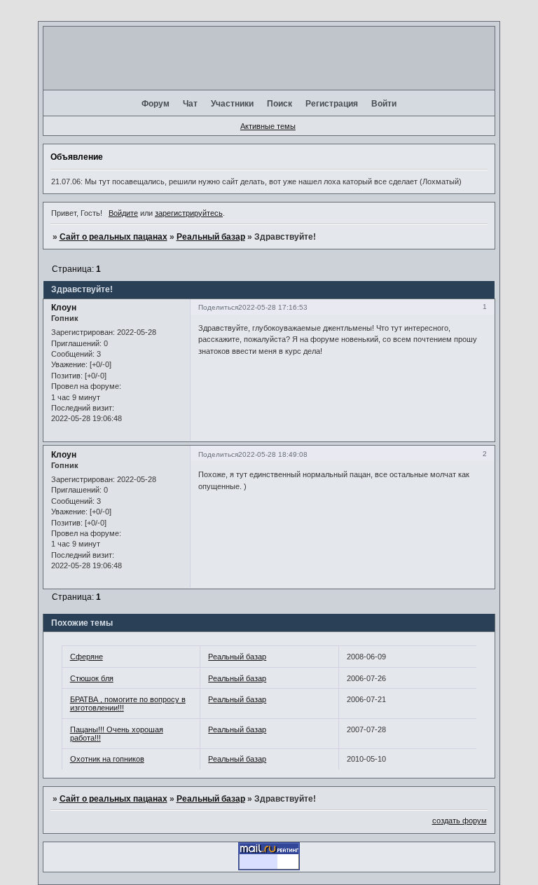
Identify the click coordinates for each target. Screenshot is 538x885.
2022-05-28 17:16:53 (273, 307)
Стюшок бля (91, 678)
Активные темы (268, 126)
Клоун (63, 308)
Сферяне (86, 656)
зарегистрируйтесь (189, 213)
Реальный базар (211, 237)
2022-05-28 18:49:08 (273, 454)
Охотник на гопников (107, 759)
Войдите (123, 213)
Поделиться (218, 307)
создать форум (459, 820)
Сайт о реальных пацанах (113, 237)
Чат (190, 104)
